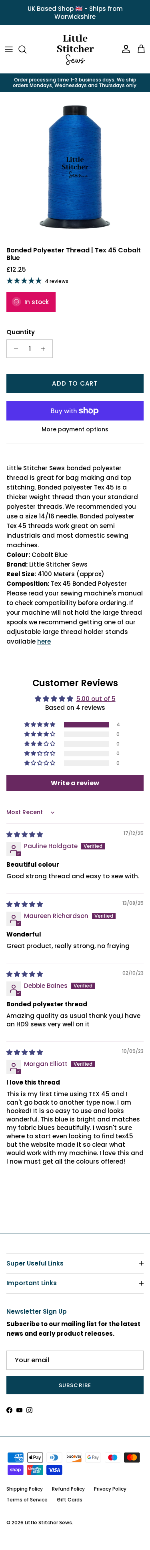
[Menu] (9, 49)
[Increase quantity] (45, 349)
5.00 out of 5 (96, 699)
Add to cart (75, 383)
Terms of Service (27, 1499)
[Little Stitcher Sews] (75, 49)
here (44, 641)
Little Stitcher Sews (48, 1522)
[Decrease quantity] (14, 349)
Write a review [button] (75, 783)
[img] (24, 834)
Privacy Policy (110, 1488)
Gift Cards (69, 1499)
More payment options (75, 429)
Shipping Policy (24, 1488)
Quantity (20, 332)
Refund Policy (68, 1488)
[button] (40, 724)
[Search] (26, 49)
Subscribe (75, 1385)
